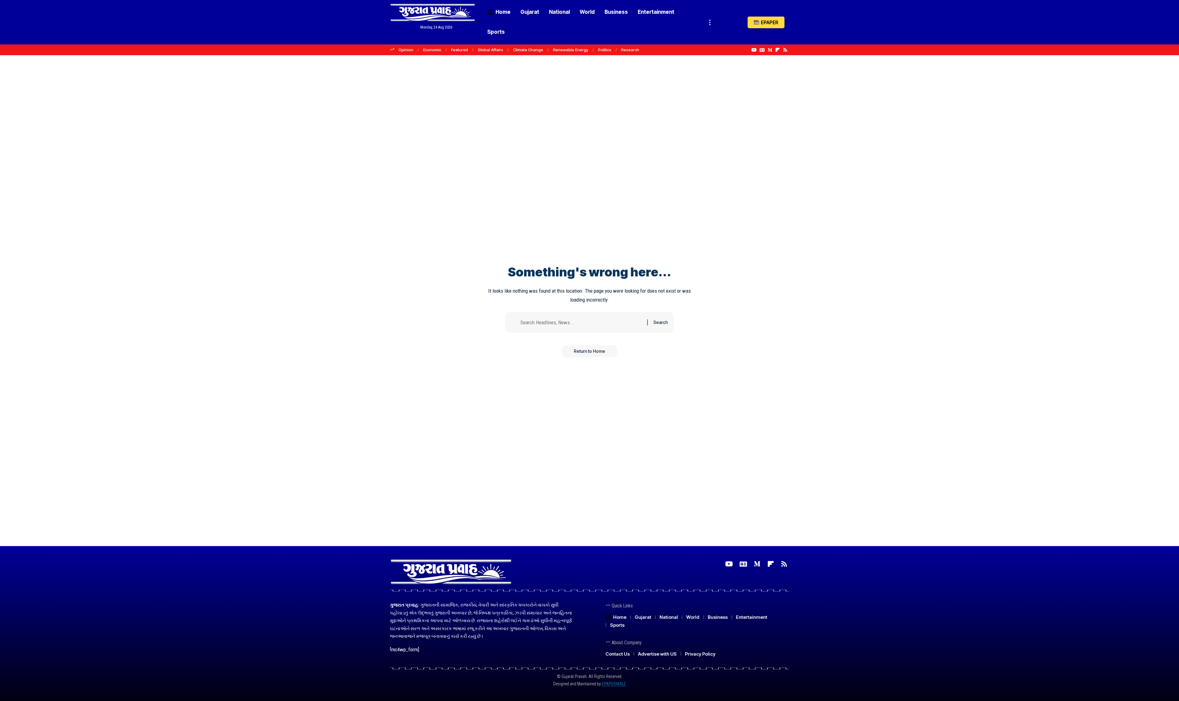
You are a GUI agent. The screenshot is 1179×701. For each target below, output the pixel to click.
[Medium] (770, 50)
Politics (604, 49)
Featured (459, 49)
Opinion (406, 49)
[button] (709, 22)
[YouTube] (754, 50)
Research (630, 49)
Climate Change (528, 49)
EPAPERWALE (614, 683)
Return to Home (589, 351)
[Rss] (785, 50)
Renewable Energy (570, 49)
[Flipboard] (777, 50)
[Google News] (762, 50)
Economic (432, 49)
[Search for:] (581, 322)
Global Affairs (490, 49)
